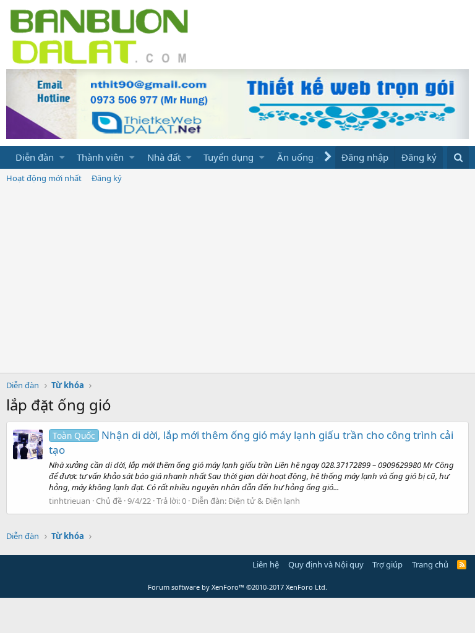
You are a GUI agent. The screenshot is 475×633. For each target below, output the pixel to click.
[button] (62, 157)
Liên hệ (265, 564)
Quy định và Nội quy (326, 564)
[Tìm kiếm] (458, 157)
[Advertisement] (237, 280)
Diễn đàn (34, 157)
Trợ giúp (387, 564)
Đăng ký (107, 178)
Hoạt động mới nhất (44, 178)
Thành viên (100, 157)
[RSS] (462, 564)
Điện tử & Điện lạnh (264, 500)
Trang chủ (430, 564)
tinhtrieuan (69, 500)
